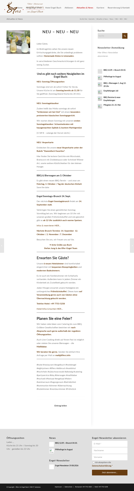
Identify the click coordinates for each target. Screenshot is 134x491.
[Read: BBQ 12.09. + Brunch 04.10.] (100, 71)
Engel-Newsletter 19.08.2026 (66, 466)
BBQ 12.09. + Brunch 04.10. (115, 70)
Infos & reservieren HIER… (49, 226)
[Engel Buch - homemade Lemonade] (18, 42)
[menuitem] (19, 7)
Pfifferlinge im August (112, 77)
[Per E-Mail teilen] (67, 413)
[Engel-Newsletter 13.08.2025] (2, 245)
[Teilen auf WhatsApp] (55, 413)
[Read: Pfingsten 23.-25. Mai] (100, 106)
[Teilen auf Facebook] (43, 413)
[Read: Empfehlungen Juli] (100, 92)
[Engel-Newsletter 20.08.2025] (132, 245)
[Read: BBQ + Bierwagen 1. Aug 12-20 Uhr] (100, 84)
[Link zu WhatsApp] (122, 487)
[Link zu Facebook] (114, 487)
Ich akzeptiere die (102, 464)
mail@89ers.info (62, 355)
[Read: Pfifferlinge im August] (100, 78)
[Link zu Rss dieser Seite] (125, 487)
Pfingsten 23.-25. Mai (112, 105)
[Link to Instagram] (79, 413)
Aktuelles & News (15, 19)
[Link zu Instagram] (118, 487)
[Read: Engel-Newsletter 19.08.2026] (51, 467)
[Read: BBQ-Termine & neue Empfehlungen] (100, 98)
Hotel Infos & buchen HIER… (50, 309)
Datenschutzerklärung (101, 466)
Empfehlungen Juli (111, 91)
